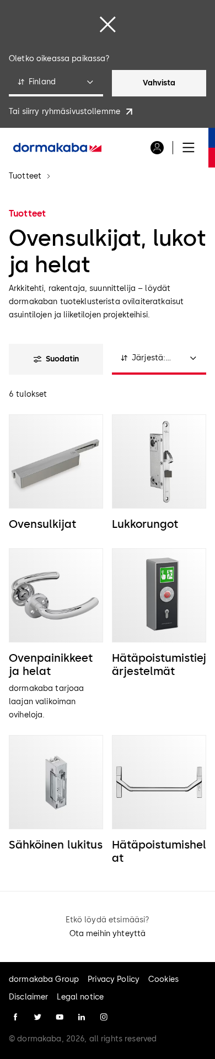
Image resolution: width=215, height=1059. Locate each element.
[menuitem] (57, 147)
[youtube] (59, 1017)
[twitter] (37, 1017)
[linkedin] (81, 1017)
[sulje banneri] (107, 24)
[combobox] (56, 83)
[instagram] (104, 1017)
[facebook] (15, 1017)
